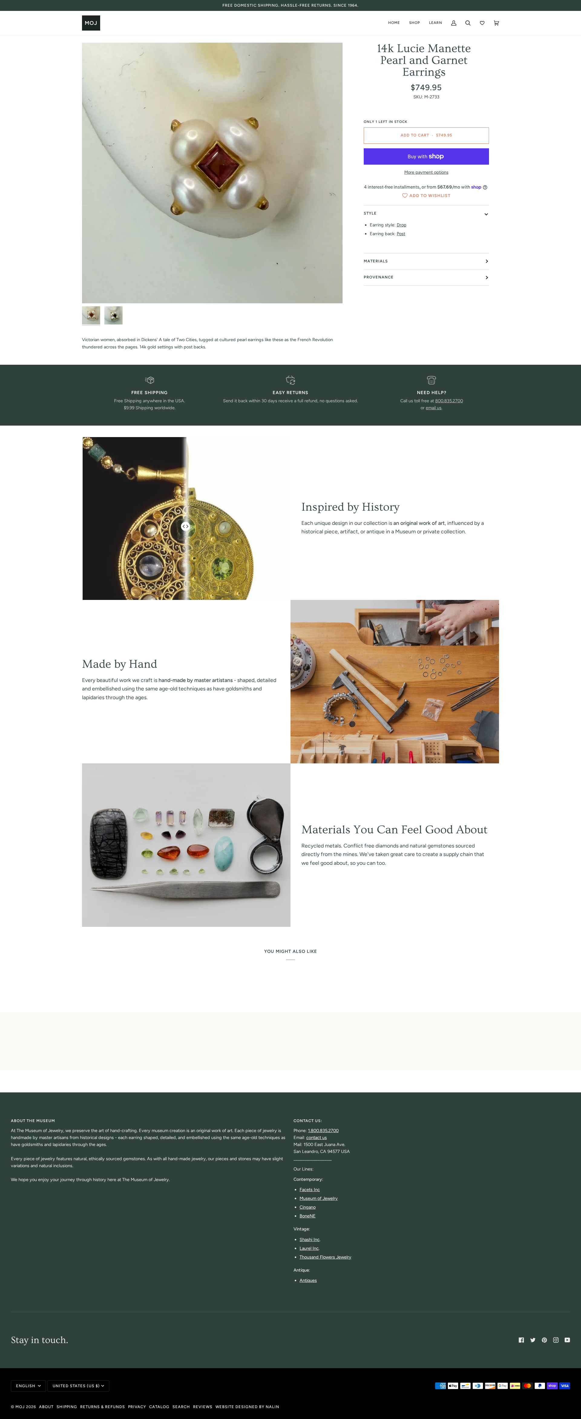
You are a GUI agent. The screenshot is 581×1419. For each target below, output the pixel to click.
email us (433, 407)
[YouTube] (567, 1340)
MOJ (20, 1406)
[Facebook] (521, 1340)
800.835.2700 (449, 400)
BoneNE (308, 1216)
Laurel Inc (309, 1248)
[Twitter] (533, 1340)
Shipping (67, 1406)
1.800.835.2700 (323, 1130)
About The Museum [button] (33, 1120)
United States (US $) (76, 1386)
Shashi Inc (310, 1239)
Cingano (308, 1207)
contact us (316, 1137)
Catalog (159, 1406)
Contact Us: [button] (308, 1120)
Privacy (137, 1406)
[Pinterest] (544, 1340)
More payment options (426, 172)
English (26, 1386)
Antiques (308, 1280)
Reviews (202, 1406)
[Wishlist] (482, 23)
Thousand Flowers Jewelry (325, 1257)
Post (401, 233)
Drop (401, 225)
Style (370, 213)
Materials (376, 261)
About (46, 1406)
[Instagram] (556, 1340)
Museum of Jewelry (319, 1198)
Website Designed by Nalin (247, 1406)
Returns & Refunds (102, 1406)
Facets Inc (310, 1189)
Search (181, 1406)
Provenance (379, 277)
